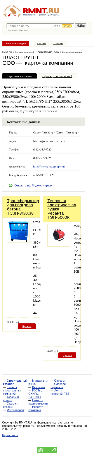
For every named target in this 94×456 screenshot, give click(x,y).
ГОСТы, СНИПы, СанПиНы (35, 394)
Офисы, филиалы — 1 (57, 76)
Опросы (59, 380)
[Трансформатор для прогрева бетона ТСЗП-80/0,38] (18, 241)
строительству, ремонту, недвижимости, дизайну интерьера (42, 425)
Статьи (41, 43)
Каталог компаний (24, 52)
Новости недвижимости (38, 402)
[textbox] (40, 25)
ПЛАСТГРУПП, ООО (48, 52)
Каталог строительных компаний (12, 390)
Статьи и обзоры (10, 405)
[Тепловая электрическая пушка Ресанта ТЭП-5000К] (59, 245)
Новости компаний (35, 408)
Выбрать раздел (16, 43)
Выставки (38, 387)
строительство (30, 15)
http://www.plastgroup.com (49, 166)
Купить (26, 326)
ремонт (42, 15)
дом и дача (53, 15)
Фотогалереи (15, 410)
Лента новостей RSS (59, 392)
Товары (58, 43)
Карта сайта (10, 435)
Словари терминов (58, 385)
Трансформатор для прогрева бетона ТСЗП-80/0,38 (23, 206)
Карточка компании (19, 76)
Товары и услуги (11, 398)
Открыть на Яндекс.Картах (33, 185)
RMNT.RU (7, 52)
